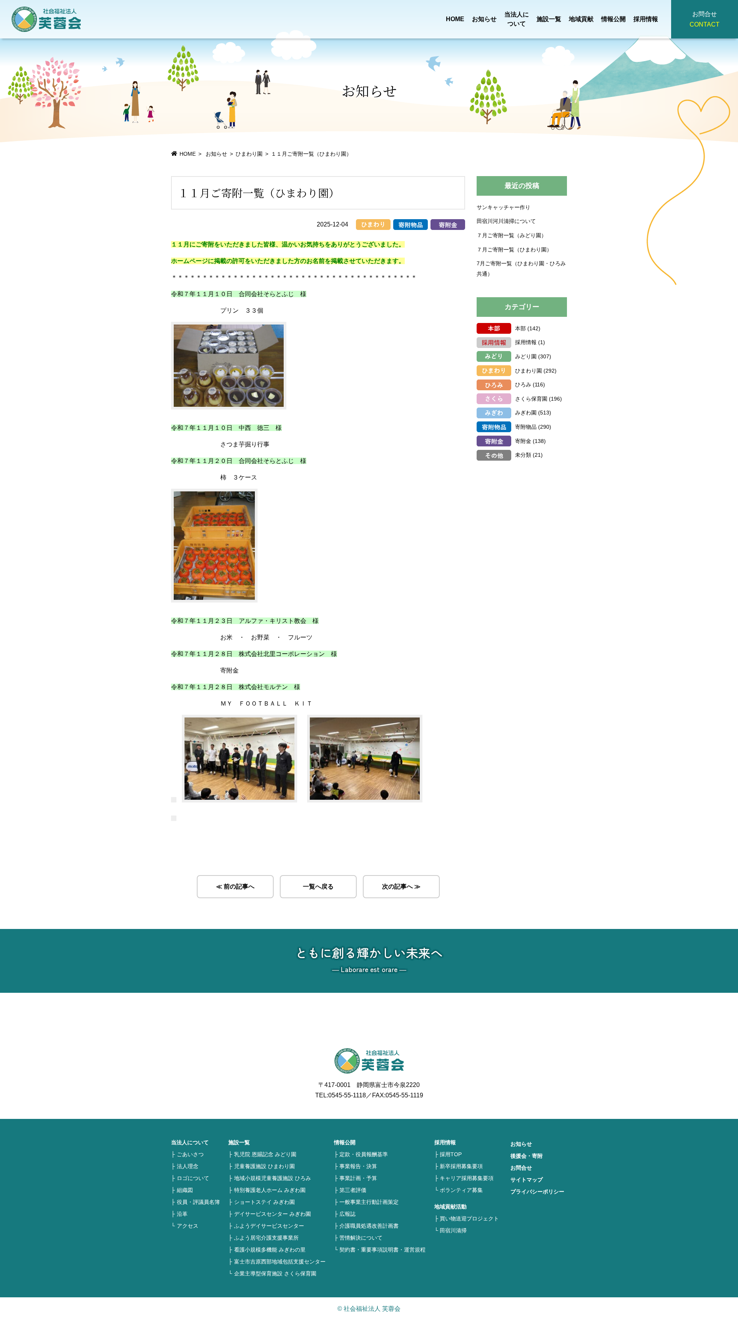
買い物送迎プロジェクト (469, 1218)
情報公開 (613, 19)
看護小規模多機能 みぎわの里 (270, 1250)
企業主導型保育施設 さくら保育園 (275, 1273)
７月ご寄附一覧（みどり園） (512, 235)
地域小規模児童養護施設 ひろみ (272, 1178)
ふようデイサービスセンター (269, 1226)
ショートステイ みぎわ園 (264, 1202)
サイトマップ (526, 1180)
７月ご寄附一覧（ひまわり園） (514, 249)
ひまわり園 (249, 154)
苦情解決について (360, 1238)
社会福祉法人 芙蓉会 (46, 19)
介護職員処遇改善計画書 (369, 1226)
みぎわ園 (526, 412)
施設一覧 (549, 19)
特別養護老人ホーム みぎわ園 (270, 1190)
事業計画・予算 (358, 1178)
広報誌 (347, 1214)
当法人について (516, 19)
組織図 (185, 1190)
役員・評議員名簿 (198, 1202)
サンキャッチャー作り (503, 207)
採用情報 (645, 19)
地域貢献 (581, 19)
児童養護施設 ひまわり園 (264, 1166)
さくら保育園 (531, 399)
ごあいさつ (190, 1154)
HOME (455, 19)
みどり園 (526, 356)
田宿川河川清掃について (506, 221)
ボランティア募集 (461, 1190)
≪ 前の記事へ (235, 886)
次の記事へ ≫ (401, 886)
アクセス (187, 1226)
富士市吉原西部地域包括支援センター (280, 1261)
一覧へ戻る (318, 886)
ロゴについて (193, 1178)
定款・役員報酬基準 (363, 1154)
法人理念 (187, 1166)
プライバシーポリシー (537, 1191)
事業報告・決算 (358, 1166)
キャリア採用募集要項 (467, 1178)
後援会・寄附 (526, 1156)
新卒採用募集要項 (461, 1166)
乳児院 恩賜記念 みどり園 (265, 1154)
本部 (520, 328)
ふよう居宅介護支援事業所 (266, 1238)
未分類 (523, 455)
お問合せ (521, 1168)
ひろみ (523, 384)
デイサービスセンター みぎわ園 (272, 1214)
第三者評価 (352, 1190)
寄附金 (523, 441)
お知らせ (484, 19)
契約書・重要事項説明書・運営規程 (382, 1250)
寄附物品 (526, 427)
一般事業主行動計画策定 (369, 1202)
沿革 (182, 1214)
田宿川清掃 (453, 1230)
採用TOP (451, 1154)
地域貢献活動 (450, 1206)
